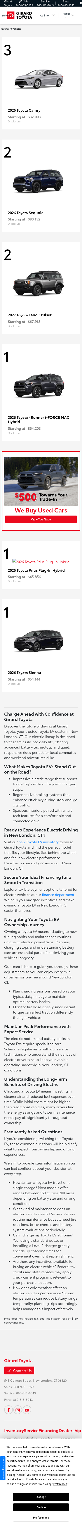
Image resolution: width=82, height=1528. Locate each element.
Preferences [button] (60, 1484)
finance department (58, 894)
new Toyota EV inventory (39, 841)
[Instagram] (17, 1409)
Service (31, 1430)
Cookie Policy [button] (34, 1479)
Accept (41, 1497)
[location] (81, 3)
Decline (41, 1507)
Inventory (14, 1430)
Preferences (41, 1517)
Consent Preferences (2, 1468)
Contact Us (22, 1370)
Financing (48, 1430)
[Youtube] (27, 1409)
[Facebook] (8, 1409)
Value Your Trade (41, 519)
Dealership (70, 1430)
